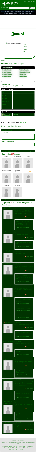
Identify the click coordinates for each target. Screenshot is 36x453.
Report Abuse (16, 447)
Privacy (31, 446)
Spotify (8, 115)
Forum (32, 11)
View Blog (22, 122)
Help (25, 1)
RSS (24, 446)
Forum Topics (19, 63)
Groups (6, 13)
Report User (23, 76)
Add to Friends (7, 70)
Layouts (11, 13)
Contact (10, 447)
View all (29, 203)
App (23, 13)
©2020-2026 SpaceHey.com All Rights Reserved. (18, 449)
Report (27, 227)
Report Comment (30, 216)
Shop (26, 13)
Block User (23, 74)
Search (32, 8)
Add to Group (7, 76)
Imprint (6, 447)
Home (2, 11)
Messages (18, 11)
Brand (17, 446)
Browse (7, 11)
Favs (15, 13)
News (7, 446)
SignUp (33, 1)
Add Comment (7, 205)
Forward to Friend (25, 72)
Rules (10, 446)
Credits (20, 446)
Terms (27, 446)
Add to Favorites (24, 70)
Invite (19, 13)
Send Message (7, 72)
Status (21, 447)
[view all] (32, 151)
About (30, 13)
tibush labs (22, 440)
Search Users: (5, 7)
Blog (23, 11)
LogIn (28, 1)
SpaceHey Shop (28, 447)
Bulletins (27, 11)
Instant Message (7, 74)
